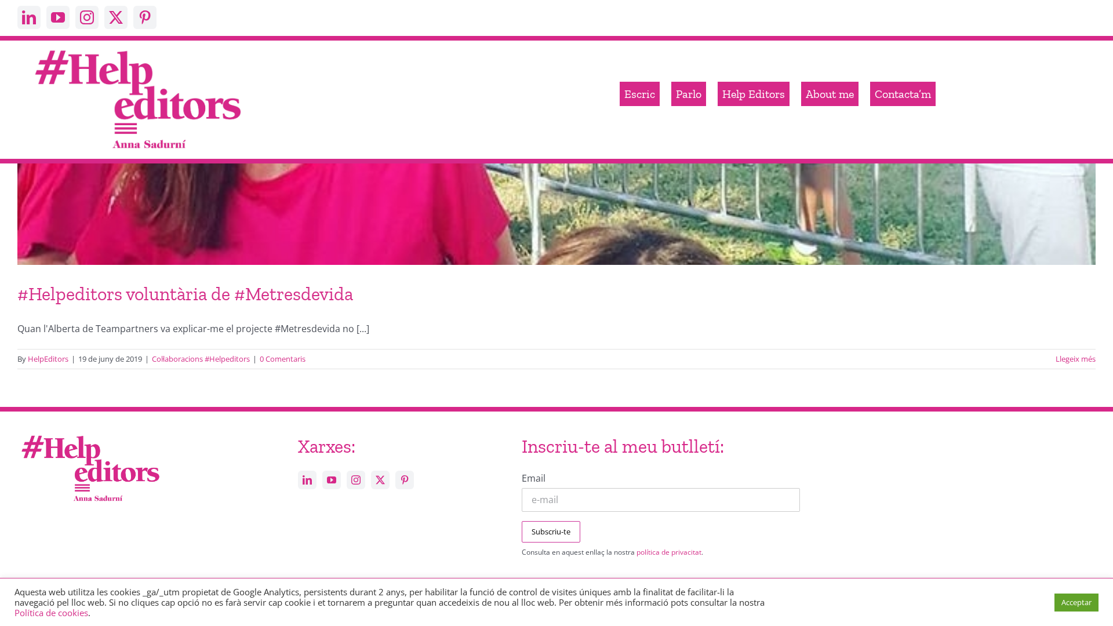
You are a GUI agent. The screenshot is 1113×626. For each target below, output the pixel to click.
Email (533, 478)
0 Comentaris (282, 359)
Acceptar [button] (1076, 602)
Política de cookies (51, 612)
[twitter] (116, 17)
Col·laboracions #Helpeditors (201, 359)
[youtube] (58, 17)
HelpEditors (48, 359)
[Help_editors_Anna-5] (89, 433)
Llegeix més (1076, 359)
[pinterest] (145, 17)
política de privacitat (668, 552)
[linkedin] (29, 17)
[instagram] (87, 17)
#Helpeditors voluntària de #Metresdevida (185, 294)
